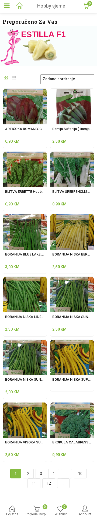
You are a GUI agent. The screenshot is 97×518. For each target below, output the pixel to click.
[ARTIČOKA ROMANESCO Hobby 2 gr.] (25, 92)
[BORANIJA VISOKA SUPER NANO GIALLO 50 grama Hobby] (25, 405)
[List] (14, 78)
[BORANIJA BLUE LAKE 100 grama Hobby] (25, 217)
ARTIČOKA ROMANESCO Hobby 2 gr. (34, 129)
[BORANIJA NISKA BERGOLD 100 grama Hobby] (72, 217)
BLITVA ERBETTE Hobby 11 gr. (29, 192)
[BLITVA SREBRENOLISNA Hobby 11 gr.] (72, 154)
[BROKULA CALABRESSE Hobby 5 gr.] (72, 405)
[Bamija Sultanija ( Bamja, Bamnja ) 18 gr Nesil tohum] (72, 92)
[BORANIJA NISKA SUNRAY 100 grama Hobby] (72, 280)
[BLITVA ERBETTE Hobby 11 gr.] (25, 154)
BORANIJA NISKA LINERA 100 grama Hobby (40, 317)
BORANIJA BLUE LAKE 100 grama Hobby (37, 254)
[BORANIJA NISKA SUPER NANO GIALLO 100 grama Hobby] (72, 343)
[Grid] (6, 78)
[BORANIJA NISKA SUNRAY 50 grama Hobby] (25, 343)
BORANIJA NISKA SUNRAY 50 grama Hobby (39, 379)
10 (80, 473)
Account (85, 514)
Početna (12, 514)
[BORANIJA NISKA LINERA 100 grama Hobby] (25, 280)
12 (49, 483)
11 (34, 483)
